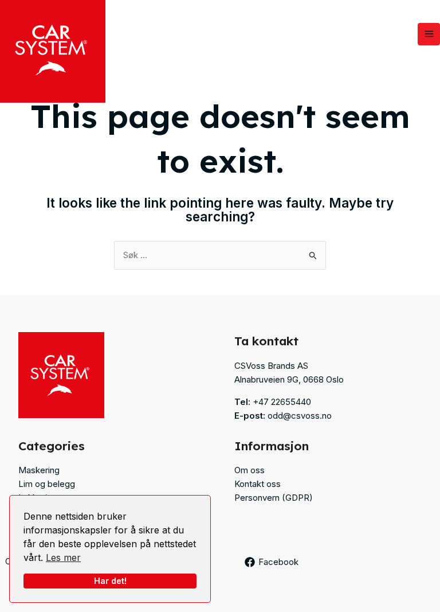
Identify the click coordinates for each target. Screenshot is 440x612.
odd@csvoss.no (300, 415)
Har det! (110, 581)
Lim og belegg (46, 483)
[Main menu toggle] (429, 34)
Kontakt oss (257, 483)
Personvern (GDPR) (273, 497)
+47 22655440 (282, 401)
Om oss (249, 470)
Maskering (39, 470)
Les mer (63, 557)
